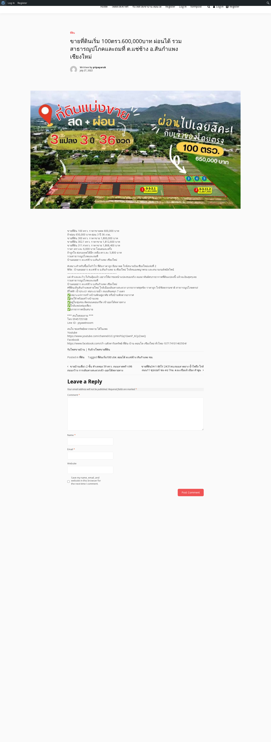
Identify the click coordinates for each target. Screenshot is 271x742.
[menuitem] (3, 3)
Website (72, 463)
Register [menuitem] (22, 2)
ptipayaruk (99, 67)
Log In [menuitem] (11, 2)
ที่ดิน (72, 32)
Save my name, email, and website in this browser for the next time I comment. (86, 480)
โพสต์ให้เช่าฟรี (120, 6)
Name (71, 435)
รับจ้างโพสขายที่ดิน (99, 349)
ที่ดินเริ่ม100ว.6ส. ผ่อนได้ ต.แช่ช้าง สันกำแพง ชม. (125, 357)
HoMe (104, 6)
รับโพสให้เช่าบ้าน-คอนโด (146, 6)
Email (71, 449)
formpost (196, 6)
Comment (73, 395)
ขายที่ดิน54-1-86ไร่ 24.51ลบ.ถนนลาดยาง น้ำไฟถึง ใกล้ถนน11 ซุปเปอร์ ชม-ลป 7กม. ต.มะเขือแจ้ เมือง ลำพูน (172, 368)
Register (170, 6)
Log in (219, 6)
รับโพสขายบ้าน (76, 349)
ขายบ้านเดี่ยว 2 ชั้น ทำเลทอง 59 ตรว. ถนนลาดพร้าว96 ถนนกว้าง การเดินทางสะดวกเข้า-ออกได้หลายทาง (99, 368)
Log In (183, 6)
